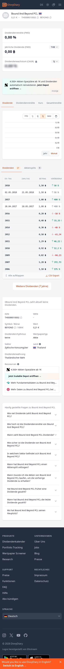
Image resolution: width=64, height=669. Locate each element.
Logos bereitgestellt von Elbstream (19, 649)
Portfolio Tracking (12, 547)
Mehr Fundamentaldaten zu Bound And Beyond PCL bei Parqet (34, 382)
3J (37, 116)
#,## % (11, 65)
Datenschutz (41, 581)
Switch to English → (14, 665)
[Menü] (60, 5)
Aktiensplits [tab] (32, 167)
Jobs (36, 547)
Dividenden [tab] (10, 167)
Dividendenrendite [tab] (25, 102)
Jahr (45, 153)
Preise (5, 575)
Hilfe (5, 593)
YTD (26, 116)
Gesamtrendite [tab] (54, 102)
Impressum (40, 575)
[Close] (60, 662)
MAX (49, 116)
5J (43, 116)
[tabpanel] (32, 135)
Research (7, 559)
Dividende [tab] (7, 102)
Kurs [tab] (40, 102)
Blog (36, 553)
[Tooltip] (39, 344)
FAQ (4, 587)
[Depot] (53, 4)
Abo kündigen (10, 598)
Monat (54, 153)
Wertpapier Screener (14, 553)
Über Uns (39, 541)
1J (32, 116)
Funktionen (8, 581)
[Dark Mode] (47, 4)
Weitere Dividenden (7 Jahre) (32, 286)
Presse (38, 559)
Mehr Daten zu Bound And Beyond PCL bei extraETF (34, 389)
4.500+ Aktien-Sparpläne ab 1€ (26, 369)
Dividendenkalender (13, 541)
